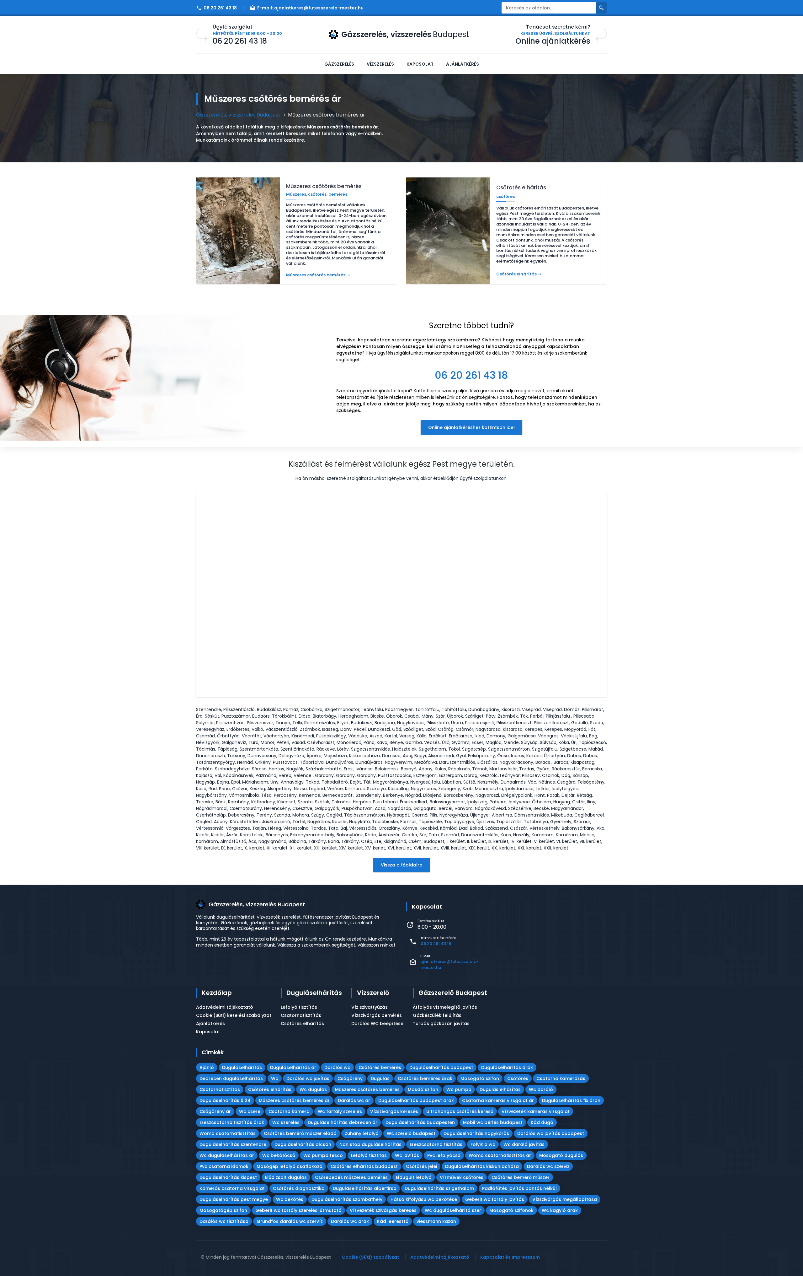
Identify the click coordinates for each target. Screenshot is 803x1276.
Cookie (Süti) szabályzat (370, 1257)
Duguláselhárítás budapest (441, 1067)
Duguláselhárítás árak (507, 1067)
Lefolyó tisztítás (299, 1007)
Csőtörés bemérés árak (425, 1078)
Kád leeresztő (392, 1221)
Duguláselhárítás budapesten (420, 1122)
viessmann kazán (436, 1221)
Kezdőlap (217, 992)
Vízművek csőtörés (461, 1177)
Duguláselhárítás (314, 992)
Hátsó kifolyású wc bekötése (424, 1199)
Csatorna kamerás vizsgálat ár (498, 1100)
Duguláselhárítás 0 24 (225, 1100)
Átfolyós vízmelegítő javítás (445, 1007)
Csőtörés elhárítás (302, 1023)
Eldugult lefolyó (414, 1177)
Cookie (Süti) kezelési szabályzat (233, 1015)
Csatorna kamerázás (560, 1078)
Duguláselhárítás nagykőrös (476, 1133)
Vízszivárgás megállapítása (564, 1199)
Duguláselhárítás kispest (228, 1177)
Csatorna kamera (289, 1111)
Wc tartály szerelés (340, 1111)
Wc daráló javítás (524, 1144)
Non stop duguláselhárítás (370, 1144)
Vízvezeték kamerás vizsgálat (536, 1111)
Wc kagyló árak (560, 1210)
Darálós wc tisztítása (223, 1221)
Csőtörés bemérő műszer (521, 1177)
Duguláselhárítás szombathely (346, 1199)
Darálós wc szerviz (548, 1166)
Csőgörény (350, 1078)
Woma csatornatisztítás (227, 1133)
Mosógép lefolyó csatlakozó (289, 1166)
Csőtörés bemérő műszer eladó (300, 1133)
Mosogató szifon (479, 1078)
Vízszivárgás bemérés (376, 1015)
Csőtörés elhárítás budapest (364, 1166)
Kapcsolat (420, 64)
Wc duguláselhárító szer (453, 1210)
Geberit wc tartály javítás (494, 1199)
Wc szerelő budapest (411, 1133)
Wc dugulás (313, 1089)
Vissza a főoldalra (402, 865)
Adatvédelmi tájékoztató (224, 1007)
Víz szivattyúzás (369, 1007)
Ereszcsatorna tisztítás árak (231, 1122)
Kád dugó (542, 1122)
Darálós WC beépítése (377, 1023)
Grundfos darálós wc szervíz (290, 1221)
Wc (274, 1078)
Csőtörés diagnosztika (299, 1188)
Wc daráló (541, 1089)
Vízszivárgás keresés (394, 1111)
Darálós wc (337, 1067)
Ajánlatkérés (462, 64)
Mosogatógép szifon (223, 1210)
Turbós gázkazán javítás (441, 1023)
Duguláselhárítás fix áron (571, 1100)
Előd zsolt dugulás (286, 1177)
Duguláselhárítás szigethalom (439, 1188)
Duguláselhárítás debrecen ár (342, 1122)
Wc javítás (407, 1155)
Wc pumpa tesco (323, 1155)
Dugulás (380, 1078)
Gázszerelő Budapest (452, 992)
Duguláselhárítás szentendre (232, 1144)
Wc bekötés (289, 1199)
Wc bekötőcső (278, 1155)
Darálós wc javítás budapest (550, 1133)
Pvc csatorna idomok (223, 1166)
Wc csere (249, 1111)
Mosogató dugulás (561, 1155)
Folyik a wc (483, 1144)
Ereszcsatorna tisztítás (436, 1144)
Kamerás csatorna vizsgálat (232, 1188)
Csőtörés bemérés (380, 1067)
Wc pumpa (458, 1089)
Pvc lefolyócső (443, 1155)
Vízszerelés (380, 64)
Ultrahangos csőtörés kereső (459, 1111)
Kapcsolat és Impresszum (510, 1257)
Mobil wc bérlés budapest (493, 1122)
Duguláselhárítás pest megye (233, 1199)
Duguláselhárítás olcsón (302, 1144)
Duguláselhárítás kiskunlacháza (482, 1166)
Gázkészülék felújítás (437, 1015)
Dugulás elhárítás (500, 1089)
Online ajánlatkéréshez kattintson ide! (471, 427)
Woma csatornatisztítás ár (500, 1155)
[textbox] (471, 350)
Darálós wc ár (354, 1100)
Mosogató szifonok (511, 1210)
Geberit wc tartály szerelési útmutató (298, 1210)
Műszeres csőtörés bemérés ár (294, 1100)
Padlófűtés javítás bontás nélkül (519, 1188)
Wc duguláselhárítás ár (226, 1155)
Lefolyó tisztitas (369, 1155)
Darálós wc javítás (307, 1078)
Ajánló (206, 1067)
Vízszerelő (373, 992)
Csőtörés (517, 1078)
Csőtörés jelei (421, 1166)
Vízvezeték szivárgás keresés (383, 1210)
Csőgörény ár (215, 1111)
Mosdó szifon (423, 1089)
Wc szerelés (286, 1122)
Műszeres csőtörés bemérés (367, 1089)
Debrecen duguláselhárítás (231, 1078)
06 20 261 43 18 (220, 8)
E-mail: (310, 8)
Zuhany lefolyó (362, 1133)
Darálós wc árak (350, 1221)
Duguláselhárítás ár (293, 1067)
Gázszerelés (339, 64)
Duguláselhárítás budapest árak (416, 1100)
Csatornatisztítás (301, 1015)
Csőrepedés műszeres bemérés (351, 1177)
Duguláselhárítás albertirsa (364, 1188)
